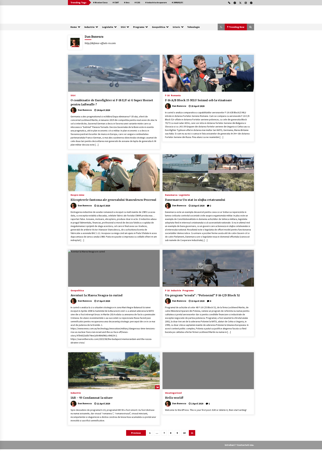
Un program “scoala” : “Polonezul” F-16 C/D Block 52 (202, 295)
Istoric (176, 26)
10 (184, 432)
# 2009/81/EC (177, 2)
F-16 (167, 95)
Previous (136, 432)
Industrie (89, 26)
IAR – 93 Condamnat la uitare (92, 397)
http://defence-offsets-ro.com (100, 43)
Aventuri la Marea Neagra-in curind (96, 295)
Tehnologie (193, 26)
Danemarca (171, 194)
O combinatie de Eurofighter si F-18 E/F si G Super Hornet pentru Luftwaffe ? (112, 102)
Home (73, 26)
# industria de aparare (156, 2)
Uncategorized (173, 392)
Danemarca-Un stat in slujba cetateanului (195, 199)
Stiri (123, 26)
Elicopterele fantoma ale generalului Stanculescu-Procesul (113, 199)
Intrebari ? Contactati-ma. (239, 444)
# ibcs (126, 2)
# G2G (137, 2)
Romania (176, 95)
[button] (221, 27)
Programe (138, 26)
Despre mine (77, 194)
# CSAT (116, 2)
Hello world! (174, 397)
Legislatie (107, 26)
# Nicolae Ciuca (100, 2)
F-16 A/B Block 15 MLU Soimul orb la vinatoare (198, 100)
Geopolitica (158, 26)
